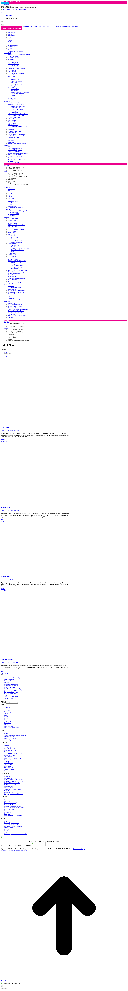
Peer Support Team (9, 755)
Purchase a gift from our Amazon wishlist (15, 834)
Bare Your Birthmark (10, 778)
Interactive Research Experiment (13, 815)
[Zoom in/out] (6, 988)
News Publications (9, 721)
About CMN (7, 733)
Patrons (6, 716)
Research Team (8, 804)
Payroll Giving (8, 830)
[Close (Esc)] (1, 988)
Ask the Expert (8, 740)
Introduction (7, 801)
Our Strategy (7, 712)
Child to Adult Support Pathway (13, 753)
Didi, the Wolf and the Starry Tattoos (14, 781)
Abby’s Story (5, 507)
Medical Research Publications (12, 806)
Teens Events (7, 766)
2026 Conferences (9, 792)
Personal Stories (5, 430)
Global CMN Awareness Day (12, 783)
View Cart (3, 15)
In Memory (7, 829)
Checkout (9, 15)
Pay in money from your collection (13, 826)
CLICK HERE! (5, 3)
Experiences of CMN (10, 738)
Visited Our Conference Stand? (12, 789)
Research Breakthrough (10, 803)
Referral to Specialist (10, 749)
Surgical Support (8, 767)
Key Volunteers (8, 718)
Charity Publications (9, 809)
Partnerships (7, 720)
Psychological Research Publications (14, 807)
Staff (5, 715)
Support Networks (9, 769)
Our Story (7, 710)
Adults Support (8, 763)
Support (6, 745)
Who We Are (7, 709)
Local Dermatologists (10, 750)
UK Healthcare (8, 787)
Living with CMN (9, 736)
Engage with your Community (12, 758)
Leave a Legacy (8, 827)
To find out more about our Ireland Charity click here (15, 850)
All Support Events (9, 747)
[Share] (3, 988)
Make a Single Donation (11, 824)
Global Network (8, 786)
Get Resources (8, 756)
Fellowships (7, 812)
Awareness (7, 776)
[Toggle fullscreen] (5, 988)
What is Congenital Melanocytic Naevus (15, 735)
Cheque (6, 832)
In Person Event (8, 760)
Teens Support (8, 764)
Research (6, 800)
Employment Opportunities (11, 727)
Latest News (7, 723)
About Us (7, 707)
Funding (6, 810)
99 (7, 673)
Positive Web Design (79, 849)
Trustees (6, 713)
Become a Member (9, 752)
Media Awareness (9, 790)
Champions (7, 814)
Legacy (6, 724)
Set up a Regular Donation (11, 823)
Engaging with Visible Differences (13, 794)
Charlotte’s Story (7, 659)
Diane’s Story (5, 576)
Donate (6, 821)
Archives (3, 702)
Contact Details (8, 726)
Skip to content (5, 4)
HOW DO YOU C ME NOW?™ (13, 780)
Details (3, 439)
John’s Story (5, 427)
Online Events (8, 761)
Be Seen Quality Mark (10, 784)
